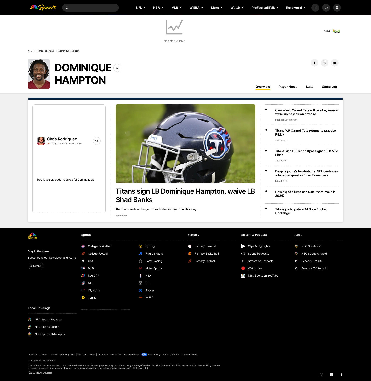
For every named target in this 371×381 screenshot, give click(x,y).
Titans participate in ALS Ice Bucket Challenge (301, 211)
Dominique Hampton (68, 50)
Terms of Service (190, 354)
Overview (263, 87)
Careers (44, 354)
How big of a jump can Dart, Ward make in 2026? (305, 194)
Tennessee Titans (45, 50)
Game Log (329, 87)
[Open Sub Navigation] (144, 8)
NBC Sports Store (86, 354)
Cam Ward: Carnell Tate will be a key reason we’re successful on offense (306, 112)
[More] (315, 8)
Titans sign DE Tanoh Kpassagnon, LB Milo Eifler (306, 153)
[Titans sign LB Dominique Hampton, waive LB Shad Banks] (185, 143)
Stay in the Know (38, 251)
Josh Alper (121, 215)
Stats (309, 87)
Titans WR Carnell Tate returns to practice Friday (305, 132)
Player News (288, 87)
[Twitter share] (324, 63)
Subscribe (35, 265)
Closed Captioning (59, 354)
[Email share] (335, 63)
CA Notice (175, 354)
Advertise (32, 354)
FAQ (73, 354)
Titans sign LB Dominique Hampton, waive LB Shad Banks (185, 195)
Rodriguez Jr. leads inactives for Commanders (65, 179)
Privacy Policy (131, 354)
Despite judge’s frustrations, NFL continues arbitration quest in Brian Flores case (306, 173)
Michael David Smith (286, 119)
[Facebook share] (314, 63)
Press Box (103, 354)
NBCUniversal (48, 360)
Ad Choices (116, 354)
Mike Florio (281, 180)
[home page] (43, 7)
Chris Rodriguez (62, 139)
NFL (30, 50)
